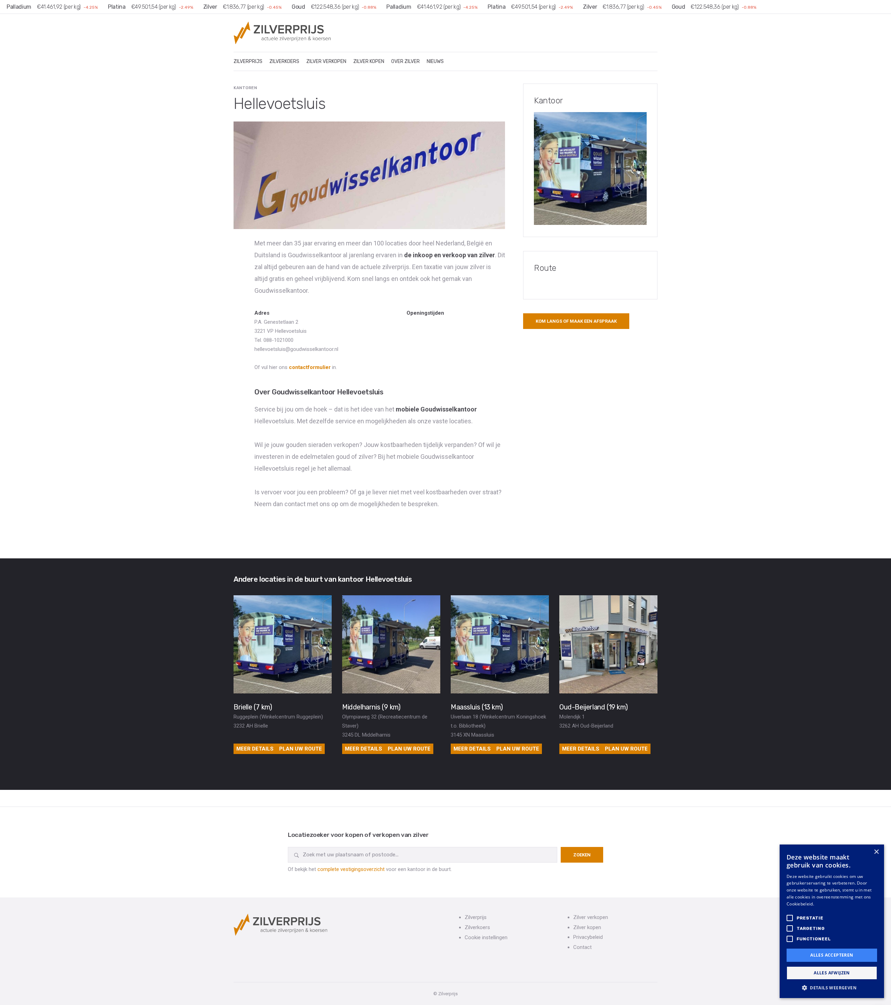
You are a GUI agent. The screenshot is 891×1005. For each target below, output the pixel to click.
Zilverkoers (477, 927)
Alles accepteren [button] (831, 955)
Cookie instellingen (486, 937)
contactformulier (310, 367)
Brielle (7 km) (253, 707)
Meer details (255, 749)
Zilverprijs (476, 917)
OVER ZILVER (405, 61)
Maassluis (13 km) (477, 707)
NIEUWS (435, 61)
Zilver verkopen (590, 917)
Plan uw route (300, 749)
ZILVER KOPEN (368, 61)
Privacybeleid (588, 937)
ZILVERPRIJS (248, 61)
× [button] (876, 852)
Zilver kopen (587, 927)
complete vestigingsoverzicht (351, 869)
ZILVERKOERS (284, 61)
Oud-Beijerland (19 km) (593, 707)
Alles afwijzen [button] (832, 973)
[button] (832, 987)
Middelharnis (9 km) (371, 707)
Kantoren (245, 87)
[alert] (832, 921)
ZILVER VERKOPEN (326, 61)
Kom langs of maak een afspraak (576, 321)
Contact (582, 947)
